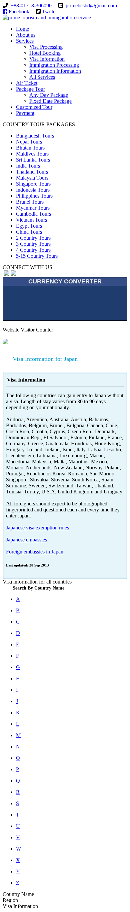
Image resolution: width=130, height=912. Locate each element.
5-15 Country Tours (37, 256)
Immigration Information (55, 71)
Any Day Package (48, 95)
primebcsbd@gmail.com (91, 5)
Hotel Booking (45, 53)
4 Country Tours (33, 250)
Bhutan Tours (30, 148)
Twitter (49, 11)
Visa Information (47, 59)
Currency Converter (65, 281)
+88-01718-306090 (31, 5)
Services (25, 41)
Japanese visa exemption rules (37, 527)
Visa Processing (46, 47)
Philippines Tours (34, 196)
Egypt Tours (29, 226)
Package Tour (30, 89)
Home (22, 29)
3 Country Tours (33, 244)
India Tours (28, 166)
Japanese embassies (26, 539)
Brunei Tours (30, 202)
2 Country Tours (33, 238)
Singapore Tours (33, 184)
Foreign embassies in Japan (34, 551)
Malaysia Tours (32, 178)
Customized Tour (34, 107)
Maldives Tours (32, 154)
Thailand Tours (32, 172)
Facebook (19, 11)
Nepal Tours (29, 142)
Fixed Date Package (50, 101)
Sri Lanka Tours (33, 160)
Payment (25, 113)
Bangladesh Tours (35, 136)
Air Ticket (26, 83)
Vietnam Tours (31, 220)
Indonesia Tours (33, 190)
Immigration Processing (54, 65)
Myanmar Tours (33, 208)
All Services (42, 77)
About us (25, 35)
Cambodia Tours (33, 214)
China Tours (29, 232)
